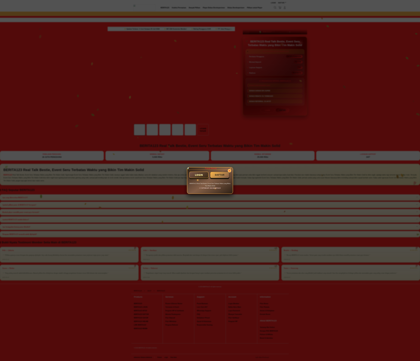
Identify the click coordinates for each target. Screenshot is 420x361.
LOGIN (199, 175)
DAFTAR (220, 175)
